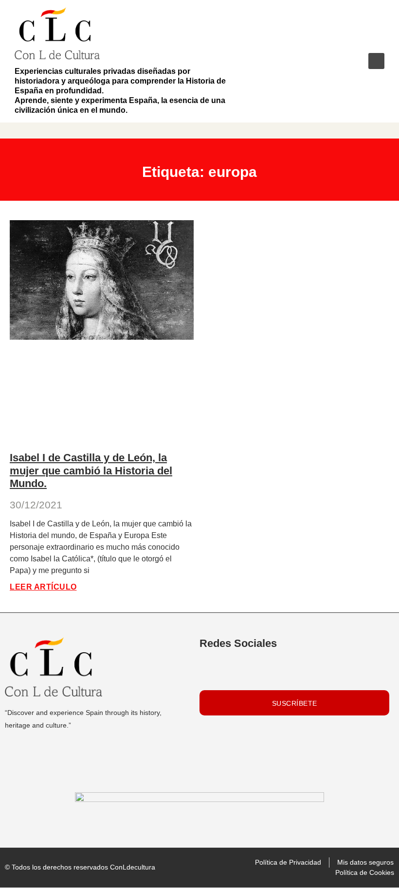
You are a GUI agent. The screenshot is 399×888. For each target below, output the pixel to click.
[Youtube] (232, 670)
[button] (376, 61)
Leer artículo (43, 587)
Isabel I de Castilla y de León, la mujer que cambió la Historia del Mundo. (91, 470)
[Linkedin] (210, 670)
